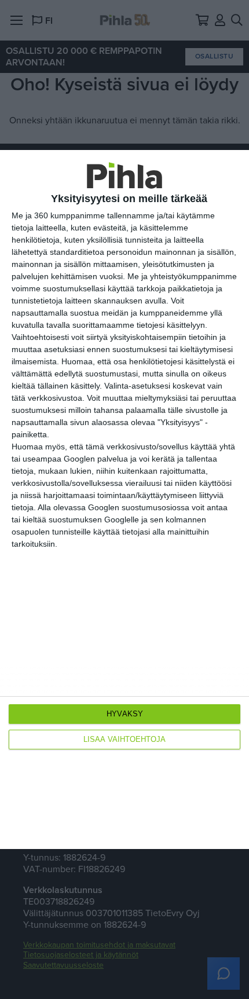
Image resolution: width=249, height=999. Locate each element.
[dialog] (124, 500)
